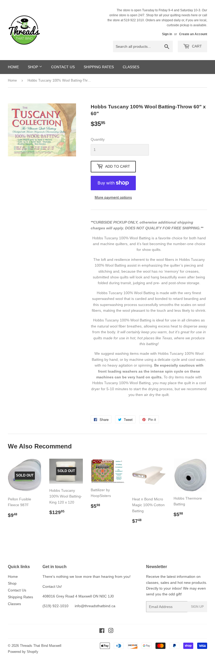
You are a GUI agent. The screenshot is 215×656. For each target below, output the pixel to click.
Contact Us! (52, 586)
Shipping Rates (99, 67)
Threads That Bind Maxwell (40, 646)
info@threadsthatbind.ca (95, 606)
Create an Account (193, 34)
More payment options (113, 197)
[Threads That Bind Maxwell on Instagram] (111, 631)
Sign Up (197, 607)
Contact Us (63, 67)
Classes (131, 67)
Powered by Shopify (23, 652)
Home (13, 67)
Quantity (98, 139)
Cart (196, 46)
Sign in (167, 34)
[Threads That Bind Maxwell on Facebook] (102, 631)
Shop (33, 67)
